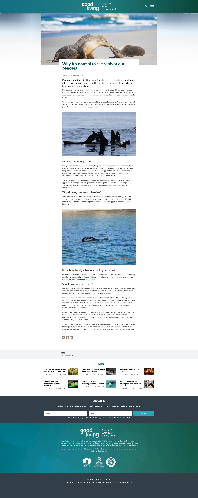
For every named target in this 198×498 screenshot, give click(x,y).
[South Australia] (86, 462)
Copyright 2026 (126, 482)
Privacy (98, 479)
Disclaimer (90, 479)
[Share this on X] (64, 337)
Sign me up (144, 413)
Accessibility (107, 479)
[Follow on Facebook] (81, 75)
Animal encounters (67, 356)
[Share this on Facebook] (68, 337)
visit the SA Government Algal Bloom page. (78, 279)
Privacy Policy (107, 418)
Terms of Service (120, 418)
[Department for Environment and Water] (99, 462)
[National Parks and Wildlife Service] (111, 462)
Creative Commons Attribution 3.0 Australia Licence (102, 482)
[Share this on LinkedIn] (71, 337)
